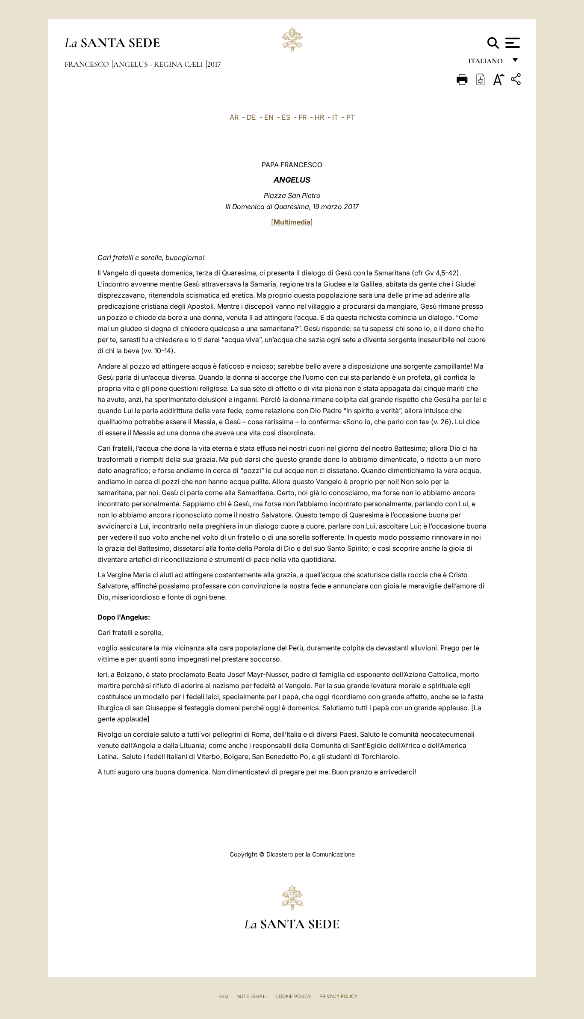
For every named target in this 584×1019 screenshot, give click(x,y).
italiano (487, 63)
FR (302, 117)
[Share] (517, 80)
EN (269, 117)
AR (234, 117)
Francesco (88, 64)
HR (319, 117)
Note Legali (251, 996)
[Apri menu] (511, 42)
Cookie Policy (293, 996)
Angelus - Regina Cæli (159, 64)
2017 (214, 64)
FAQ (223, 996)
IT (335, 117)
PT (350, 117)
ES (286, 117)
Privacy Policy (338, 996)
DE (251, 117)
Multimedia (292, 222)
